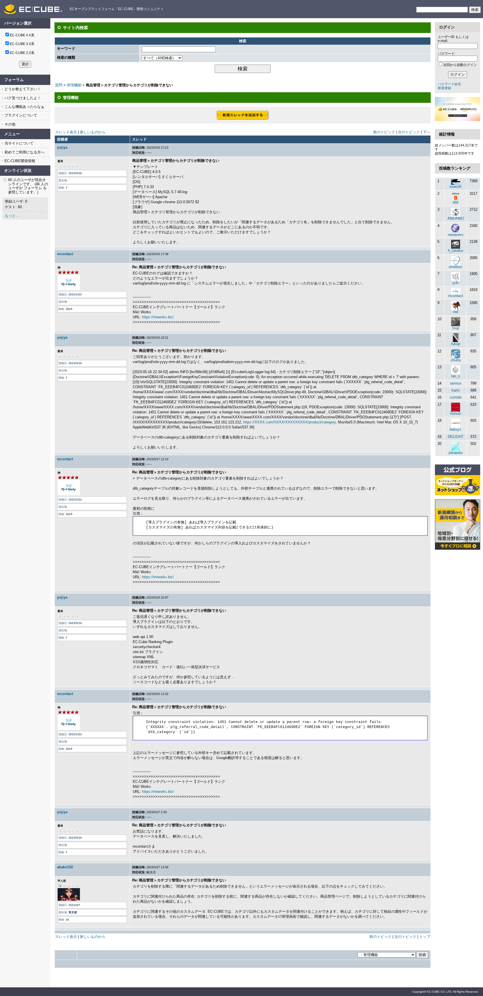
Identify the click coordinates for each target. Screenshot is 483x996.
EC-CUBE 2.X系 (22, 53)
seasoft (455, 186)
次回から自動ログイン (460, 65)
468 (455, 202)
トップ (424, 937)
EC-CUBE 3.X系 (22, 44)
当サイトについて (18, 143)
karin (456, 390)
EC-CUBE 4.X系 (22, 35)
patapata (456, 452)
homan (455, 413)
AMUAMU (456, 218)
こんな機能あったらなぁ (23, 107)
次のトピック (409, 132)
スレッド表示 (66, 132)
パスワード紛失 (449, 84)
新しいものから (92, 132)
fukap (455, 344)
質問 (58, 85)
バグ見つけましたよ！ (22, 98)
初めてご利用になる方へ (23, 152)
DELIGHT (455, 437)
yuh (455, 283)
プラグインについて (20, 115)
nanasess (455, 235)
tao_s (455, 376)
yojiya (62, 147)
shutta (456, 360)
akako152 (65, 867)
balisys (455, 429)
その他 (9, 124)
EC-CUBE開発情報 (19, 161)
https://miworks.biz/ (158, 317)
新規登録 (444, 88)
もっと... (12, 216)
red (455, 312)
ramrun (455, 383)
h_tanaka (455, 250)
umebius (455, 267)
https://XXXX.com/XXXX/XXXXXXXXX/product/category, (290, 422)
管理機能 (74, 85)
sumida (455, 397)
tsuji (455, 328)
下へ (426, 132)
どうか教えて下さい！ (22, 89)
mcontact (65, 254)
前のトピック (384, 132)
